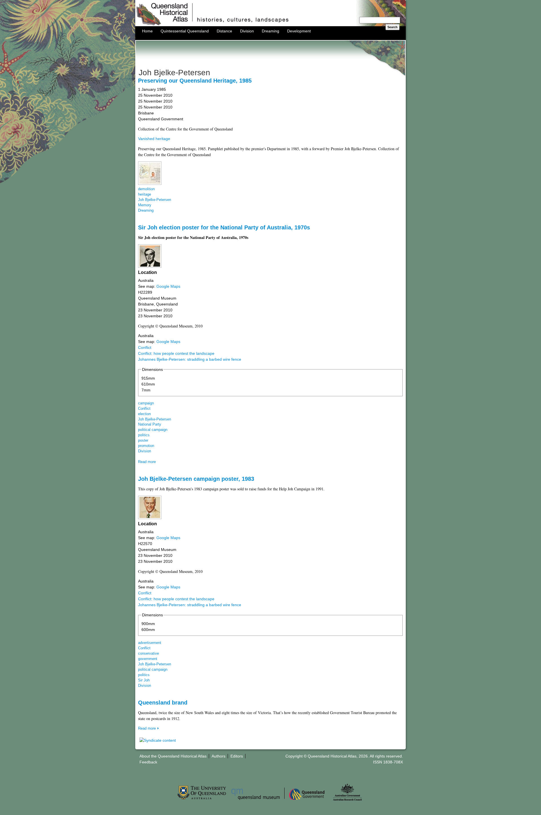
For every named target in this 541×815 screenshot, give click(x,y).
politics (144, 435)
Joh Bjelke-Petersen (154, 200)
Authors (218, 756)
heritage (144, 194)
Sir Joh (144, 680)
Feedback (148, 762)
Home (147, 31)
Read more (147, 462)
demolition (146, 189)
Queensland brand (162, 702)
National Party (149, 424)
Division (247, 31)
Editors (236, 756)
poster (143, 440)
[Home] (270, 25)
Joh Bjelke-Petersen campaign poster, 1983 (196, 479)
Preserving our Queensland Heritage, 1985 (195, 80)
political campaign (152, 430)
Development (299, 31)
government (147, 659)
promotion (146, 446)
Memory (144, 205)
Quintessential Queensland (185, 31)
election (144, 414)
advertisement (149, 643)
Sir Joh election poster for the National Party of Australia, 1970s (224, 227)
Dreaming (270, 31)
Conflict (144, 347)
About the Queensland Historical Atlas (173, 756)
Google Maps (168, 286)
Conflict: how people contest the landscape (176, 353)
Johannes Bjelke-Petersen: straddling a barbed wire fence (189, 359)
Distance (224, 31)
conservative (148, 653)
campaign (146, 403)
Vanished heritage (154, 138)
